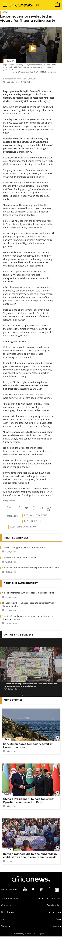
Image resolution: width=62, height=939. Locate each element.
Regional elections (35, 515)
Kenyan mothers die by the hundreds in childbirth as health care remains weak (30, 855)
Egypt (7, 794)
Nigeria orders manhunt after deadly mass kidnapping (28, 593)
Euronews (55, 926)
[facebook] (49, 890)
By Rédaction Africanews (15, 79)
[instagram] (57, 890)
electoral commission (23, 527)
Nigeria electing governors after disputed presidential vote (30, 568)
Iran (6, 739)
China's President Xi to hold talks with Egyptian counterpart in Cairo (29, 800)
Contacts (6, 905)
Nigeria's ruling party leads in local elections (23, 547)
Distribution (7, 912)
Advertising (54, 912)
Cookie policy (54, 905)
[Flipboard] (41, 890)
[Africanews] (21, 5)
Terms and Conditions (49, 899)
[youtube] (25, 890)
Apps (58, 919)
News (5, 12)
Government (31, 521)
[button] (32, 48)
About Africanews (10, 899)
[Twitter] (33, 890)
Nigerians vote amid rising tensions (19, 558)
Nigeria (10, 61)
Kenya (7, 849)
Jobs (3, 919)
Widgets (5, 926)
